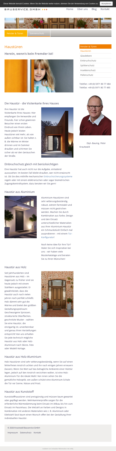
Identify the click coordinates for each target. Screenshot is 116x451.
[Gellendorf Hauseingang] (57, 294)
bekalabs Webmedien (59, 448)
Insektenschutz (88, 70)
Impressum (13, 432)
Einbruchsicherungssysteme (58, 176)
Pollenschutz (86, 75)
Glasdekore (86, 55)
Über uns (82, 9)
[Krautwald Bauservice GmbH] (26, 7)
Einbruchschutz (88, 60)
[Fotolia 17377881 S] (39, 75)
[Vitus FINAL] (57, 132)
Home (69, 9)
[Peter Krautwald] (95, 115)
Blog (94, 9)
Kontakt (105, 9)
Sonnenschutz (37, 33)
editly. (72, 448)
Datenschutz (25, 432)
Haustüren (85, 50)
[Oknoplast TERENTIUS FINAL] (21, 217)
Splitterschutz (87, 65)
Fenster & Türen (15, 33)
